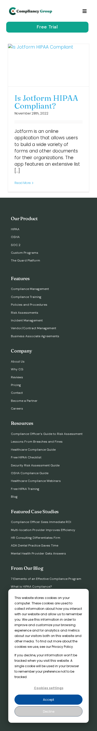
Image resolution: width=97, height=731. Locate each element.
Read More (22, 183)
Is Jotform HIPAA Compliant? (46, 102)
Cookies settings (48, 688)
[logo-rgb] (31, 9)
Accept (48, 699)
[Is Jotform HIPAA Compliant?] (48, 65)
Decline (48, 711)
